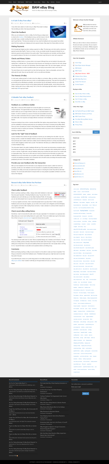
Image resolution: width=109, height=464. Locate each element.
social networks (89, 348)
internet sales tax (91, 306)
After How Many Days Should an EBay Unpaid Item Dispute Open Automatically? (53, 434)
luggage (75, 311)
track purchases (86, 361)
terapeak (94, 356)
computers (84, 224)
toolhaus (80, 358)
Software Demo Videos (81, 76)
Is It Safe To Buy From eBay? (21, 21)
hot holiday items (83, 300)
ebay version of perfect (78, 276)
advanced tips (93, 189)
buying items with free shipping (79, 213)
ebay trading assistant (84, 274)
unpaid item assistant (78, 366)
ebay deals (86, 242)
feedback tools (87, 287)
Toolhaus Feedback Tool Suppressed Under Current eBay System (53, 397)
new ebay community (78, 319)
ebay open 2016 (91, 255)
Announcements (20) (79, 166)
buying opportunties (77, 216)
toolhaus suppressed (87, 358)
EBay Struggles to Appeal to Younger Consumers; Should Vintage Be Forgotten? (52, 428)
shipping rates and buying (86, 345)
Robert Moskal (25, 185)
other (96, 321)
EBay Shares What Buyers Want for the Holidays (52, 407)
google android (87, 295)
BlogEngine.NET (61, 462)
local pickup (94, 308)
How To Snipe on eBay (81, 99)
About (14, 2)
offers (91, 319)
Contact (58, 2)
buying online (89, 213)
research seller (84, 332)
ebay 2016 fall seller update (80, 229)
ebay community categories (86, 239)
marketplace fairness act (78, 313)
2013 (74, 149)
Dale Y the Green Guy (26, 23)
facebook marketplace (84, 284)
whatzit (75, 369)
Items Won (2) (77, 171)
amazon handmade (85, 191)
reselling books (76, 335)
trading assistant (94, 361)
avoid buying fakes (92, 197)
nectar (83, 316)
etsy (79, 282)
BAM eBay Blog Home (80, 79)
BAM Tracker (29, 2)
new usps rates (86, 319)
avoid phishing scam (77, 199)
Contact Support (79, 84)
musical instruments (77, 316)
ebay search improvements (79, 266)
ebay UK (91, 274)
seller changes (87, 337)
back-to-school (91, 199)
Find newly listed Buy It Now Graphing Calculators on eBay (53, 384)
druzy (85, 226)
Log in (100, 2)
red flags (90, 329)
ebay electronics (87, 245)
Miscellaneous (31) (79, 174)
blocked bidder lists (77, 205)
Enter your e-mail (76, 387)
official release (76, 321)
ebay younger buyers (78, 279)
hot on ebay (94, 300)
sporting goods (87, 350)
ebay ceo (83, 237)
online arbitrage (83, 321)
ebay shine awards (93, 268)
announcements (78, 194)
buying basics (84, 210)
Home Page (78, 62)
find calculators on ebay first (79, 290)
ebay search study (89, 266)
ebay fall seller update (89, 247)
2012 (74, 152)
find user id (76, 292)
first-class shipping (82, 292)
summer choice (77, 353)
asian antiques (94, 194)
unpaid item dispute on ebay (88, 366)
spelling (82, 350)
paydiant (75, 324)
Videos (43, 2)
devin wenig (80, 226)
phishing (82, 327)
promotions (76, 329)
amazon (79, 191)
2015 (74, 146)
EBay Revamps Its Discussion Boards (49, 411)
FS (79, 462)
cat (80, 218)
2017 (74, 141)
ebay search (81, 263)
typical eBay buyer (77, 364)
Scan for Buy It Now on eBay (82, 93)
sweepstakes (76, 356)
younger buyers (77, 372)
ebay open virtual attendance (79, 258)
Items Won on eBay (80, 102)
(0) (65, 23)
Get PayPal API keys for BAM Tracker (84, 111)
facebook (90, 282)
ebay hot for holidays (78, 253)
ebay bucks (82, 232)
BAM (19, 88)
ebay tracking (76, 274)
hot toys (75, 303)
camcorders (90, 216)
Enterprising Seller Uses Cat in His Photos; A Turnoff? (53, 422)
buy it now (75, 207)
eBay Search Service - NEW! (82, 73)
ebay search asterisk (89, 263)
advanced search (27, 218)
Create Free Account (80, 81)
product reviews (89, 327)
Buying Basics (37, 23)
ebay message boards (87, 253)
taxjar (91, 356)
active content (76, 189)
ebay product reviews (78, 261)
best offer (93, 202)
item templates (76, 308)
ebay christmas (89, 237)
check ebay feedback (93, 218)
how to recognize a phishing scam (84, 303)
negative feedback (89, 316)
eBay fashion (76, 250)
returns (82, 335)
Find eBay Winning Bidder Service (83, 119)
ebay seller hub (86, 268)
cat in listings (85, 218)
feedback (21, 37)
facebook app (76, 284)
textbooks (75, 358)
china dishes (84, 221)
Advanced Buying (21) (79, 163)
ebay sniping (76, 271)
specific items (77, 351)
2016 (74, 144)
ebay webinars (86, 276)
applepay (89, 194)
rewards (86, 335)
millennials (86, 313)
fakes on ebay (92, 284)
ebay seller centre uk (78, 268)
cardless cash (76, 218)
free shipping (76, 295)
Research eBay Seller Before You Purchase (26, 182)
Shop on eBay (78, 122)
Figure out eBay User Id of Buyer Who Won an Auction (23, 426)
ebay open (85, 255)
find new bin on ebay (90, 290)
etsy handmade (84, 282)
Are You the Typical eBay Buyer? (17, 383)
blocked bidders (85, 205)
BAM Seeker (21, 2)
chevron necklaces (77, 221)
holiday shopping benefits (92, 298)
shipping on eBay (77, 345)
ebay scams (76, 263)
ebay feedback (82, 250)
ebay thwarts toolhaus (91, 271)
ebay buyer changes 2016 (79, 234)
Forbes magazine (90, 292)
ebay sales (93, 261)
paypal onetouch (81, 324)
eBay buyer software (16, 260)
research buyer (77, 332)
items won (82, 308)
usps (96, 366)
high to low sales (94, 295)
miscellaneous (92, 314)
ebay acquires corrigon (91, 229)
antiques (84, 194)
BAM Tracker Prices (80, 116)
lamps (89, 308)
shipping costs (87, 343)
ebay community (77, 239)
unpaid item (89, 364)
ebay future (89, 250)
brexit (90, 205)
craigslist (75, 226)
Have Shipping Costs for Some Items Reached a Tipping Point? (52, 417)
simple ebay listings (77, 348)
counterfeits (93, 224)
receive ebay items (83, 329)
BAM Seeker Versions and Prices (83, 113)
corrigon (88, 224)
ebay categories (77, 237)
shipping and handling (78, 343)
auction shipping (77, 197)
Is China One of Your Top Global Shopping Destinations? (51, 390)
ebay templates (83, 271)
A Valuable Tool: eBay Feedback (22, 97)
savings (81, 337)
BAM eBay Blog (43, 7)
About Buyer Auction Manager (82, 65)
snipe (83, 348)
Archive (52, 2)
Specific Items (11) (79, 176)
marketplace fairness (90, 311)
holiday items (76, 298)
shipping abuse (89, 340)
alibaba (75, 191)
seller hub (93, 337)
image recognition (77, 306)
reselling (90, 332)
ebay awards (76, 232)
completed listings (77, 224)
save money (76, 337)
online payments (90, 321)
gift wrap (81, 295)
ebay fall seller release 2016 (79, 247)
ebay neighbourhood (77, 255)
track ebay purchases (78, 361)
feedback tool (80, 287)
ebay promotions (86, 261)
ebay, (87, 279)
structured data (94, 350)
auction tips (84, 197)
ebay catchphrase (88, 234)
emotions (75, 282)
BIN (96, 202)
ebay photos (88, 258)
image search (84, 306)
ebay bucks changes (89, 232)
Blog (48, 2)
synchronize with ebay (84, 356)
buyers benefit (76, 210)
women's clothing (91, 369)
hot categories (76, 300)
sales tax (90, 335)
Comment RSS (13, 455)
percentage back (77, 327)
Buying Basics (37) (79, 168)
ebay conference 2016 (78, 242)
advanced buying (84, 189)
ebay (84, 279)
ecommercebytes (92, 279)
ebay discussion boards (78, 245)
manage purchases (81, 311)
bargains (88, 202)
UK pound (84, 364)
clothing (89, 221)
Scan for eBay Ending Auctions (83, 96)
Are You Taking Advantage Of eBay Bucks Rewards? (22, 389)
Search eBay (37, 2)
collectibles (94, 221)
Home (10, 2)
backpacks (85, 199)
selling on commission (78, 340)
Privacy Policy (78, 124)
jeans (86, 308)
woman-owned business (82, 369)
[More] (10, 387)
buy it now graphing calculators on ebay (86, 207)
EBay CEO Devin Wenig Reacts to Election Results (53, 402)
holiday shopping (83, 298)
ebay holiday (94, 250)
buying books (91, 210)
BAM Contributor (26, 100)
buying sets (84, 216)
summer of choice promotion (86, 353)
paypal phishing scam (89, 324)
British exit (95, 205)
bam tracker (82, 202)
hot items (89, 300)
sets (84, 340)
